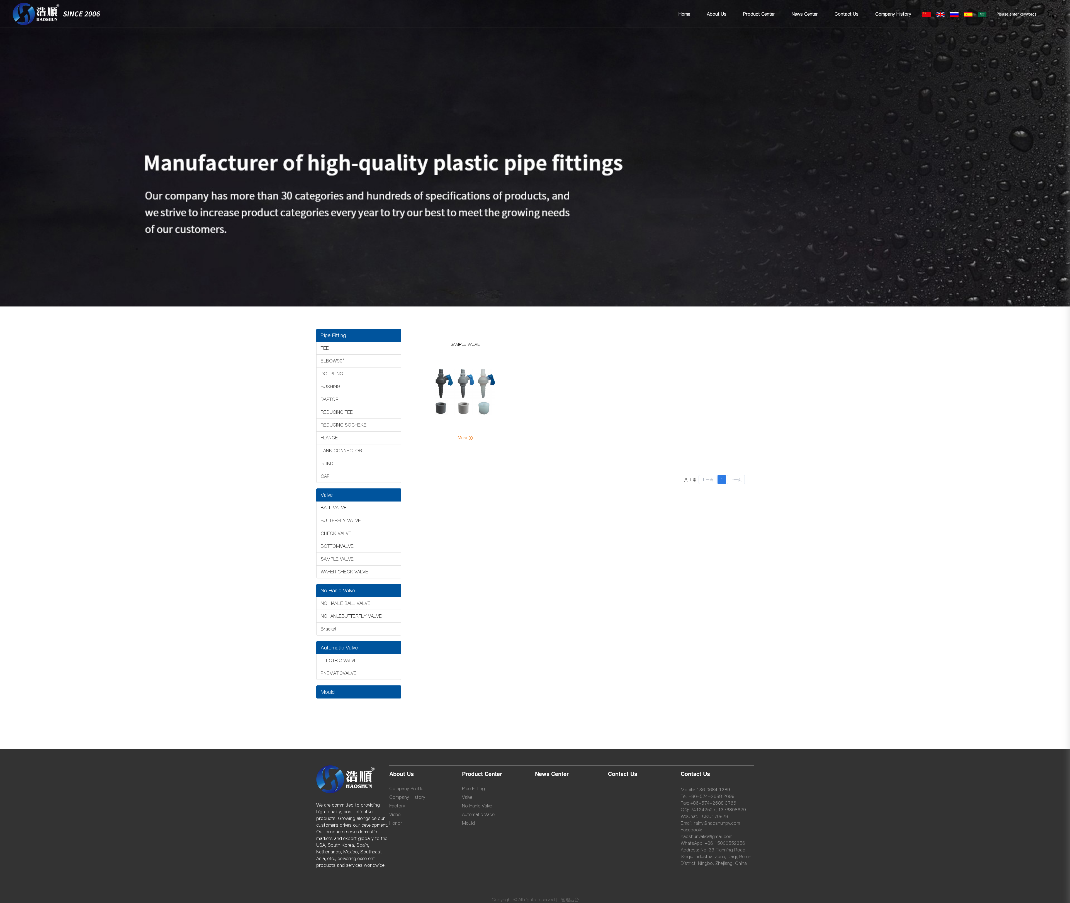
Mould (328, 691)
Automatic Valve (339, 647)
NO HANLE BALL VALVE (345, 603)
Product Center (759, 14)
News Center (805, 14)
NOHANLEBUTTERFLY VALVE (351, 616)
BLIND (327, 463)
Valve (327, 494)
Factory (397, 806)
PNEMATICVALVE (338, 673)
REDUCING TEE (337, 412)
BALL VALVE (334, 508)
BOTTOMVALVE (337, 546)
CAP (325, 476)
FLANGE (329, 438)
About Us (716, 14)
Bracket (329, 629)
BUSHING (330, 386)
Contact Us (847, 14)
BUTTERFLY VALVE (341, 520)
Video (395, 814)
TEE (325, 348)
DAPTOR (330, 399)
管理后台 (570, 900)
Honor (395, 823)
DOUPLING (332, 374)
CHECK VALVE (336, 533)
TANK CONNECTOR (341, 450)
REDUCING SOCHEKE (343, 425)
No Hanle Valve (338, 590)
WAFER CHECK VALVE (344, 572)
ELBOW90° (332, 361)
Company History (893, 14)
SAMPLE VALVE (337, 559)
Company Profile (406, 788)
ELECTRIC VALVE (339, 660)
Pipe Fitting (333, 335)
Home (684, 14)
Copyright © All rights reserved (523, 900)
